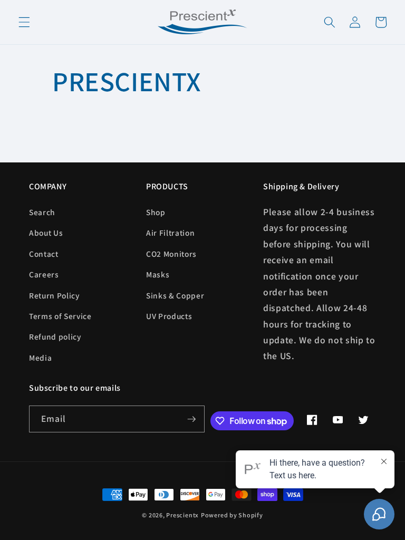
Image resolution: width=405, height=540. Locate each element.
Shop (156, 212)
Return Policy (54, 295)
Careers (44, 274)
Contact (44, 253)
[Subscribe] (191, 419)
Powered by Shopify (232, 515)
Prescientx (182, 515)
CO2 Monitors (171, 253)
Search (42, 212)
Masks (157, 274)
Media (40, 357)
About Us (46, 232)
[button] (24, 22)
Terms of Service (60, 316)
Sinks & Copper (175, 295)
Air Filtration (170, 232)
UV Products (169, 316)
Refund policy (55, 336)
